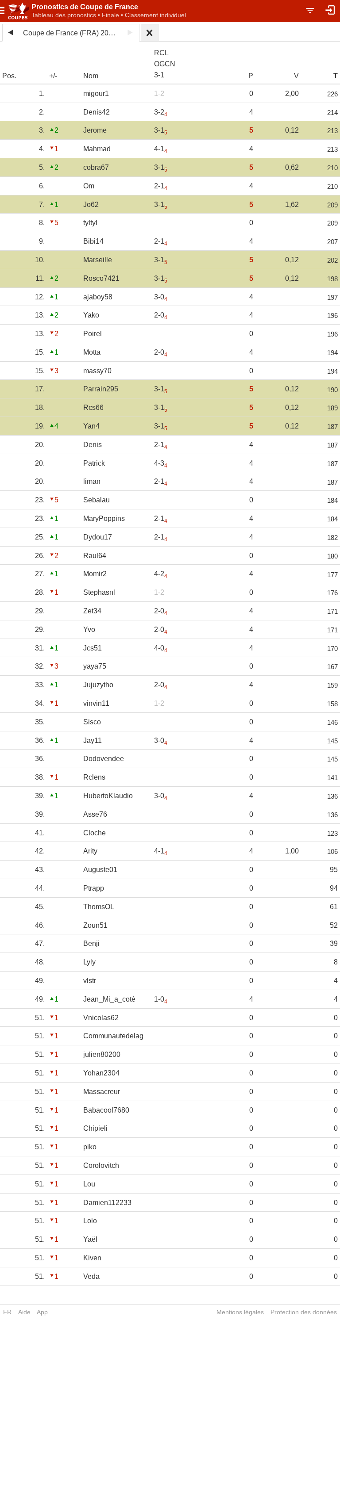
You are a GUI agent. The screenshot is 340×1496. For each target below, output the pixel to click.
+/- (53, 76)
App (42, 1312)
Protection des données (303, 1312)
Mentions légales (240, 1312)
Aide (24, 1312)
